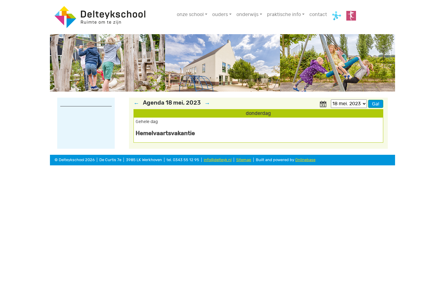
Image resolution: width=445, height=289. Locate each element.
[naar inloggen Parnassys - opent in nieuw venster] (351, 15)
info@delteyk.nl (218, 160)
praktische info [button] (284, 14)
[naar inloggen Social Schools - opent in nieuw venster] (336, 15)
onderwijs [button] (247, 14)
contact (318, 14)
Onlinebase (305, 160)
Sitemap (243, 160)
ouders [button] (220, 14)
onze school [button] (190, 14)
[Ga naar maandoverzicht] (323, 103)
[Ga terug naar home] (99, 16)
